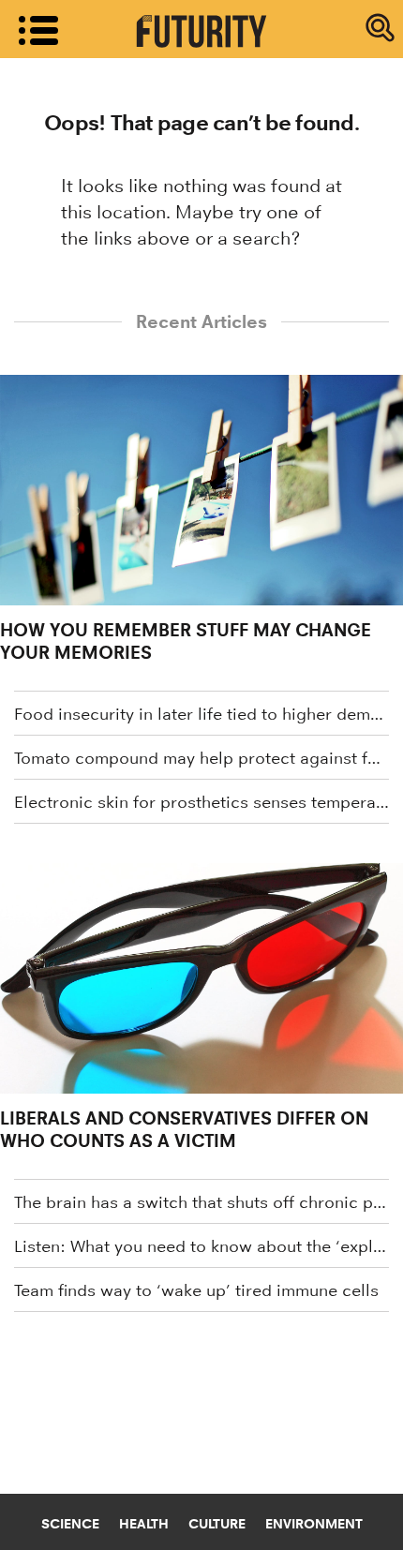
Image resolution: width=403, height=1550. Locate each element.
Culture (217, 1523)
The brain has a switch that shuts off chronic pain (201, 1202)
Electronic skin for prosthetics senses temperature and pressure (201, 802)
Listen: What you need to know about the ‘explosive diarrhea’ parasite (201, 1246)
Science (70, 1523)
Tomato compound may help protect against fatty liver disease (201, 758)
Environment (314, 1523)
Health (144, 1523)
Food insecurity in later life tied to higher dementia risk (201, 714)
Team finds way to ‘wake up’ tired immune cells (196, 1290)
